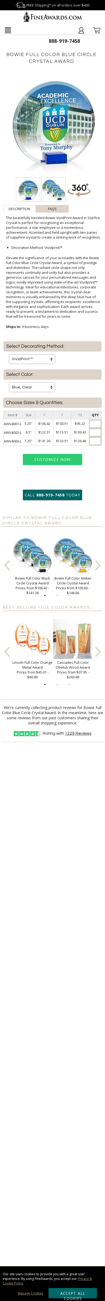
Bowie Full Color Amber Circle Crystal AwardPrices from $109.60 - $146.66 (73, 585)
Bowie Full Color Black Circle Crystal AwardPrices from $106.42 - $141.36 (32, 585)
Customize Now (52, 459)
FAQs (52, 208)
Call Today (52, 494)
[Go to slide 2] (57, 595)
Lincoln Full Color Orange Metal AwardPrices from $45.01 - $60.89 (32, 669)
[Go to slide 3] (69, 595)
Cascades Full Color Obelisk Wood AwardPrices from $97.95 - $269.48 (73, 669)
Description (19, 208)
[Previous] (7, 565)
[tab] (19, 209)
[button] (8, 30)
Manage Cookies (30, 1293)
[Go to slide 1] (45, 595)
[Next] (98, 565)
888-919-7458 (64, 41)
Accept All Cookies (72, 1294)
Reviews (78, 733)
